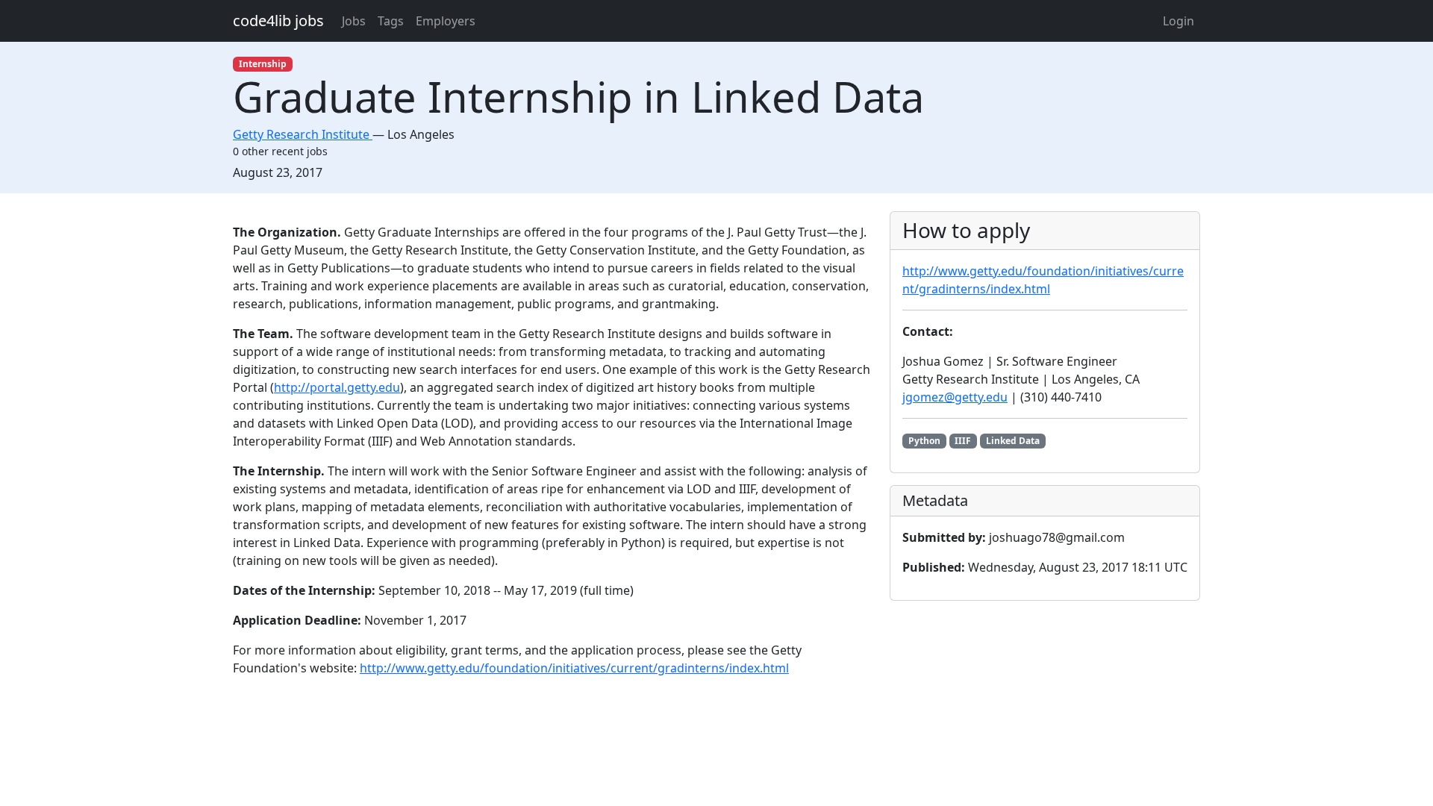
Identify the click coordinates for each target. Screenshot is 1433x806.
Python (924, 440)
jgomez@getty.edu (955, 397)
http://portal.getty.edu (337, 387)
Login (1178, 21)
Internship (263, 63)
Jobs (354, 21)
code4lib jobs (278, 20)
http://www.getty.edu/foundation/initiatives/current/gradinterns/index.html (574, 668)
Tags (391, 21)
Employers (445, 21)
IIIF (963, 440)
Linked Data (1013, 440)
